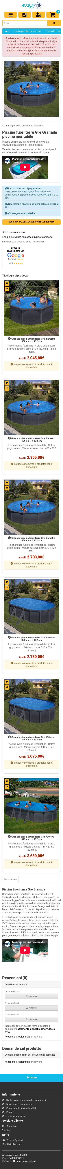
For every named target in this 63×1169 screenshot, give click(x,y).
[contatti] (24, 15)
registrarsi (23, 1036)
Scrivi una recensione (13, 232)
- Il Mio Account (13, 1144)
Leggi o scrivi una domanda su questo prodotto (27, 237)
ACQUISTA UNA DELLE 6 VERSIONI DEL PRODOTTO (32, 222)
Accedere (10, 1036)
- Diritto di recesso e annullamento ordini (25, 1100)
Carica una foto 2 (12, 1003)
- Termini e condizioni (15, 1116)
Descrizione (10, 879)
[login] (38, 15)
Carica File (32, 996)
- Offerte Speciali (14, 1140)
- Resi (8, 1130)
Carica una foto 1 (12, 991)
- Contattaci (10, 1126)
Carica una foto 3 (12, 1015)
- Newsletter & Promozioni (18, 1104)
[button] (31, 89)
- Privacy (9, 1112)
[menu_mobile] (10, 15)
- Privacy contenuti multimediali (20, 1108)
